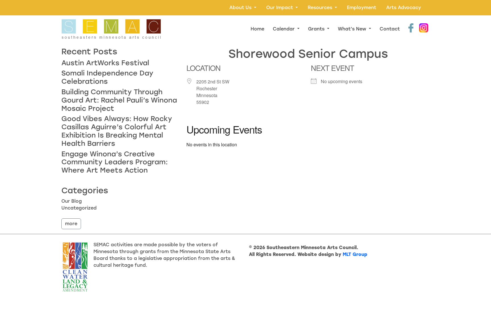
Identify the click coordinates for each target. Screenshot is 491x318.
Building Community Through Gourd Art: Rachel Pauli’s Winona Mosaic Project (119, 100)
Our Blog (71, 201)
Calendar (284, 29)
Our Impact (280, 7)
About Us (241, 7)
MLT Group (355, 254)
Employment (361, 7)
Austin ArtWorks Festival (105, 63)
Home (257, 29)
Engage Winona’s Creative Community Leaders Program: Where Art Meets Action (114, 162)
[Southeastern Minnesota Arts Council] (111, 29)
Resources (321, 7)
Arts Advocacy (403, 7)
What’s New (353, 29)
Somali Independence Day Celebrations (107, 77)
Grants (317, 29)
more (71, 223)
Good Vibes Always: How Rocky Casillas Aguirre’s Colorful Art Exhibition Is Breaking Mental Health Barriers (116, 130)
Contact (390, 29)
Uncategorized (79, 208)
